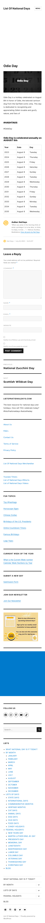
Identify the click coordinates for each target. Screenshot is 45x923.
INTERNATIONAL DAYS (18, 801)
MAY (10, 768)
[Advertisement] (22, 40)
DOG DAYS (13, 817)
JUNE (10, 772)
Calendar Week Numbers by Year (17, 563)
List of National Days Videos (15, 483)
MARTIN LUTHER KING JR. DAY (21, 836)
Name (6, 303)
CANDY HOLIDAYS (16, 826)
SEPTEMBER (13, 781)
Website (7, 325)
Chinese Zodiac (10, 515)
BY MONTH (11, 752)
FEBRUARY (13, 759)
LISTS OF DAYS (12, 794)
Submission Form (10, 582)
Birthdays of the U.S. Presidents (17, 521)
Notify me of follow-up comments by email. (19, 340)
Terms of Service (10, 444)
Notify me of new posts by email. (15, 346)
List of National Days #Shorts (16, 480)
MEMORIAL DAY (15, 842)
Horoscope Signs (10, 508)
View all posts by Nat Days (30, 232)
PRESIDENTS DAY (16, 839)
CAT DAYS (12, 810)
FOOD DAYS (13, 823)
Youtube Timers (10, 477)
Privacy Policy (9, 450)
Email (6, 314)
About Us (7, 424)
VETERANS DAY (15, 858)
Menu (38, 8)
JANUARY (12, 756)
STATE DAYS (13, 797)
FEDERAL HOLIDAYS (15, 830)
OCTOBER (12, 785)
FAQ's (5, 431)
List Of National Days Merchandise (18, 463)
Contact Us (8, 437)
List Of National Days (16, 8)
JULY (10, 775)
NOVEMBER (13, 788)
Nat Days (10, 241)
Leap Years (8, 541)
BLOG (8, 868)
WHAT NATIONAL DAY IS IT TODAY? (21, 749)
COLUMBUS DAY (15, 855)
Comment (8, 268)
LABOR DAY (13, 852)
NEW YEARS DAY (15, 833)
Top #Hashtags (10, 502)
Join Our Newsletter (12, 601)
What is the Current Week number (18, 560)
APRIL (10, 765)
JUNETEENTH (14, 846)
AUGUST (30, 241)
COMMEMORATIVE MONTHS (20, 804)
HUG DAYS (13, 820)
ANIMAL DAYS (14, 813)
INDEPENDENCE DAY (17, 849)
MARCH (11, 762)
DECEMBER (13, 791)
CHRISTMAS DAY (15, 865)
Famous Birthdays (11, 534)
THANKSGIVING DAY (17, 862)
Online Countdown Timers (14, 528)
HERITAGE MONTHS (17, 807)
